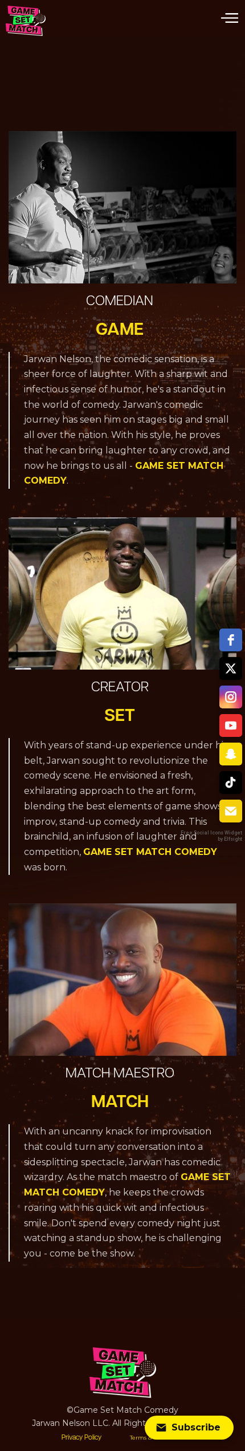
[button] (229, 18)
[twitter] (230, 668)
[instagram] (230, 697)
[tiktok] (230, 782)
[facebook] (230, 640)
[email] (230, 811)
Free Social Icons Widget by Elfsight (211, 836)
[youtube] (230, 725)
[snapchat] (230, 754)
